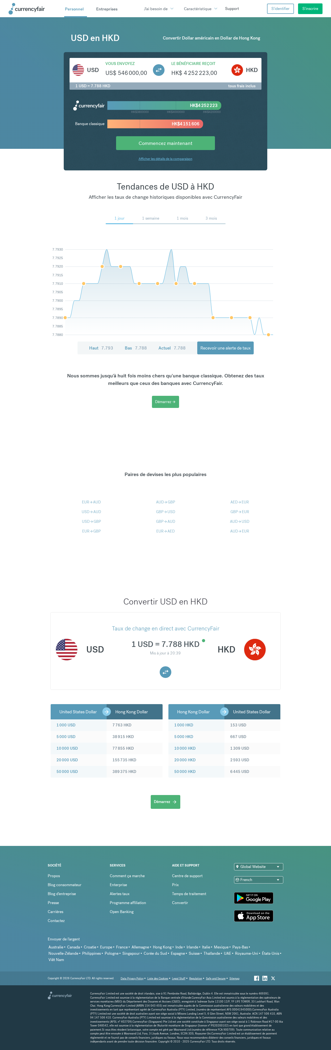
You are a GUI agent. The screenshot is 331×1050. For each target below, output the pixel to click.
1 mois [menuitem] (182, 218)
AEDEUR (239, 502)
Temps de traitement (189, 893)
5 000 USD (65, 736)
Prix (175, 884)
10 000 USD (67, 748)
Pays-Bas (240, 947)
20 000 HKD (185, 760)
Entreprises (107, 9)
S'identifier (280, 8)
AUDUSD (239, 521)
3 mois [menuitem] (211, 218)
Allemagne (140, 947)
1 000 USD (65, 725)
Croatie (90, 947)
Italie (206, 947)
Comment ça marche (127, 875)
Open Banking (122, 911)
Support (232, 8)
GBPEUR (239, 511)
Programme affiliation (128, 902)
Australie (55, 947)
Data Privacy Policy (132, 978)
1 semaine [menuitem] (150, 218)
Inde (179, 947)
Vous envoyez (120, 63)
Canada (73, 947)
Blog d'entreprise (62, 893)
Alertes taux (120, 893)
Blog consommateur (64, 884)
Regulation (195, 978)
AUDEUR (239, 531)
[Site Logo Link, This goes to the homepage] (34, 9)
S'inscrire (310, 8)
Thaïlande (212, 953)
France (122, 947)
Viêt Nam (56, 959)
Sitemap (234, 978)
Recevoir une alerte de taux (225, 348)
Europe (106, 947)
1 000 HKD (183, 725)
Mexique (221, 947)
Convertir (180, 902)
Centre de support (187, 875)
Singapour (131, 953)
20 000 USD (67, 760)
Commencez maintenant (165, 143)
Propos (54, 875)
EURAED (165, 531)
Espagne (178, 953)
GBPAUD (165, 521)
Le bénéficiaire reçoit (193, 63)
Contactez (56, 920)
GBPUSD (165, 511)
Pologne (111, 953)
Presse (53, 902)
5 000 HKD (183, 736)
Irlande (192, 947)
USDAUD (91, 511)
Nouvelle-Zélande (63, 953)
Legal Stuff (178, 978)
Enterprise (118, 884)
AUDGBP (165, 502)
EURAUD (91, 502)
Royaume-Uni (246, 953)
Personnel (74, 9)
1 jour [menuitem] (119, 218)
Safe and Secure (216, 978)
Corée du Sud (155, 953)
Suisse (194, 953)
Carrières (55, 911)
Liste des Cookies (157, 978)
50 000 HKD (185, 771)
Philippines (91, 953)
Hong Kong (162, 947)
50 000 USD (67, 771)
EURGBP (91, 531)
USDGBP (91, 521)
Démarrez (165, 401)
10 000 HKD (185, 748)
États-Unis (270, 953)
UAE (227, 953)
